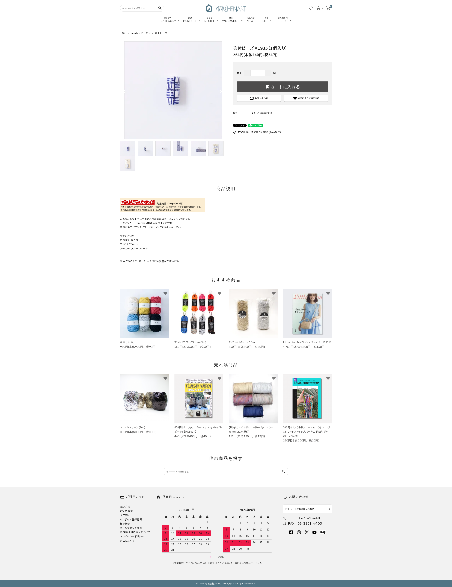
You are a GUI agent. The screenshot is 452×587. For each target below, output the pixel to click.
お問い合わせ (259, 98)
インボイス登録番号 (131, 519)
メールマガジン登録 (131, 528)
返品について (127, 540)
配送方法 (125, 506)
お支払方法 (126, 511)
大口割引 (125, 515)
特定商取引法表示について (135, 532)
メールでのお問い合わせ (299, 509)
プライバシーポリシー (132, 536)
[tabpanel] (173, 90)
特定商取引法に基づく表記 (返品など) (257, 132)
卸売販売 (125, 523)
